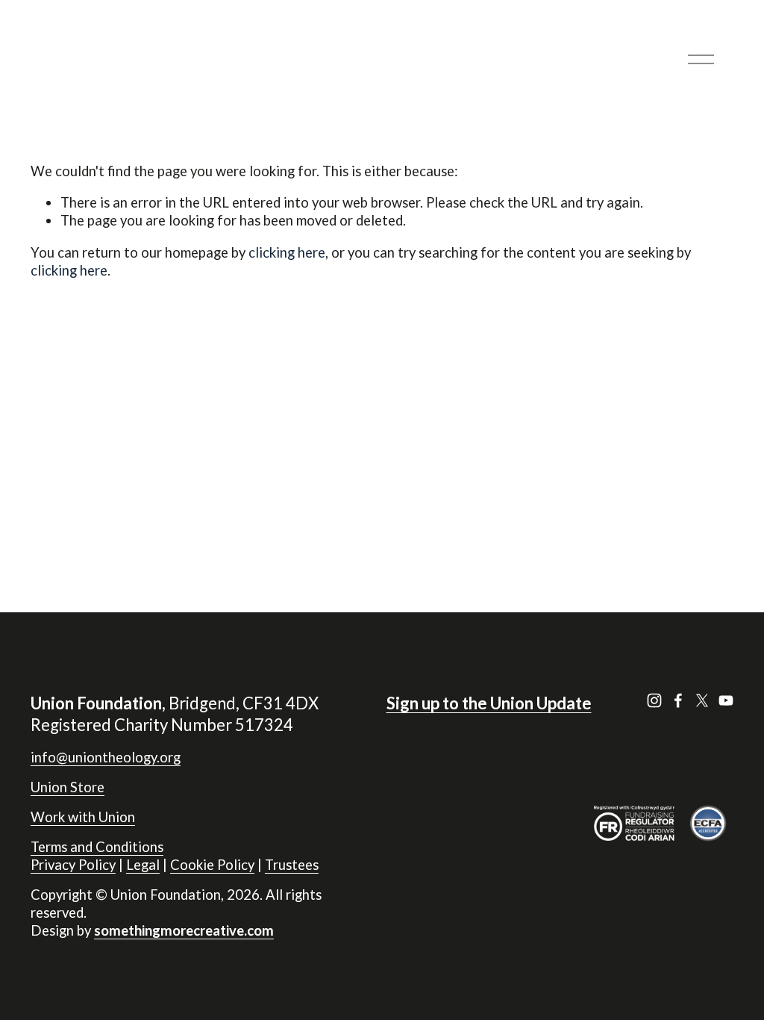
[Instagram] (654, 700)
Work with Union (83, 817)
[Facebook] (678, 700)
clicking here (286, 252)
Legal (143, 864)
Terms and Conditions (97, 847)
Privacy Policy (73, 864)
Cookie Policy (212, 864)
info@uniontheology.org (106, 757)
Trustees (292, 864)
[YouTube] (725, 700)
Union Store (67, 787)
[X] (702, 700)
